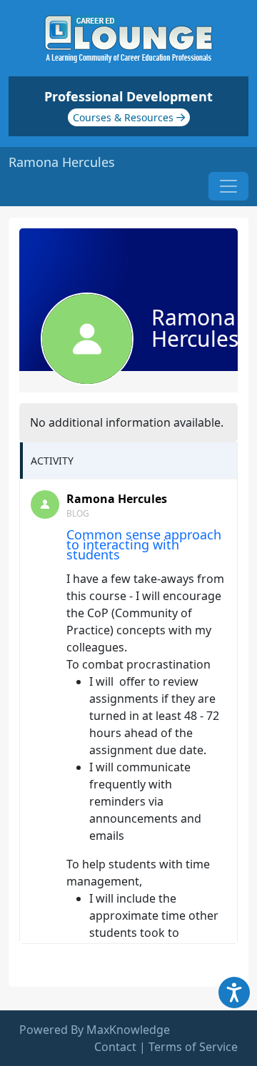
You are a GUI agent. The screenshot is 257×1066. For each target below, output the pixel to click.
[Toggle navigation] (228, 186)
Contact (115, 1047)
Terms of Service (193, 1047)
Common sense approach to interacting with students (143, 544)
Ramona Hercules (116, 499)
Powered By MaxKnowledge (94, 1029)
